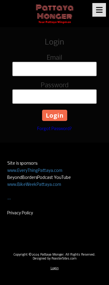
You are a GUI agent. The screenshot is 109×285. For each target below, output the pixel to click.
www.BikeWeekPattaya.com (34, 185)
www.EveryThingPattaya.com (34, 171)
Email (54, 58)
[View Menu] (99, 10)
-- (9, 199)
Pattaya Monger (55, 12)
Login (55, 268)
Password (54, 85)
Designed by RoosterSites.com (55, 258)
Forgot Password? (54, 129)
